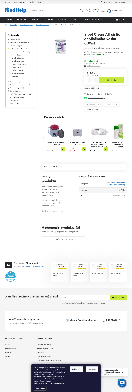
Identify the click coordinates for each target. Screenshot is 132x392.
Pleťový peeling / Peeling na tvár (20, 94)
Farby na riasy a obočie (17, 88)
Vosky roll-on (16, 67)
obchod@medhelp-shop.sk (83, 320)
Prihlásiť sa (118, 297)
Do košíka (112, 80)
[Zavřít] (125, 370)
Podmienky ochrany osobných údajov (49, 360)
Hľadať (81, 10)
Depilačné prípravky (18, 61)
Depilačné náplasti (18, 73)
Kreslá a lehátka (15, 40)
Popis (45, 167)
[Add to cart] (63, 149)
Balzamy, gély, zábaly (17, 97)
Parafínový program (16, 82)
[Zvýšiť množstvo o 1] (96, 80)
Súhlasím (92, 369)
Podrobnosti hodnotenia (112, 48)
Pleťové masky (14, 100)
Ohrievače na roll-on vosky (21, 52)
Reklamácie (40, 352)
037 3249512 (95, 9)
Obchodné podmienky (44, 345)
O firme (7, 2)
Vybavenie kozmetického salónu (20, 43)
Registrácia (121, 2)
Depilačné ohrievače (20, 49)
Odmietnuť (76, 369)
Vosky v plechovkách (19, 64)
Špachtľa (15, 77)
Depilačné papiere (18, 58)
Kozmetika (15, 35)
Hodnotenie (55, 167)
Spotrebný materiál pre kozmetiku (20, 85)
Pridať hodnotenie (63, 239)
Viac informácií (98, 54)
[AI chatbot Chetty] (122, 383)
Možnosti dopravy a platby (45, 349)
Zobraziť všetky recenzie (34, 266)
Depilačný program (16, 46)
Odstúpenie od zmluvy (44, 356)
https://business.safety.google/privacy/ (51, 383)
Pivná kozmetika (15, 103)
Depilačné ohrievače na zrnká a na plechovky (116, 183)
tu (34, 379)
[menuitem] (10, 20)
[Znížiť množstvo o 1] (89, 80)
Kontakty (31, 2)
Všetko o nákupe (19, 2)
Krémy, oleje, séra (15, 91)
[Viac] (120, 20)
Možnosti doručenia (93, 66)
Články (40, 2)
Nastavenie (40, 388)
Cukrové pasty (16, 55)
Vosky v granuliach (18, 70)
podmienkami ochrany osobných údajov (92, 303)
